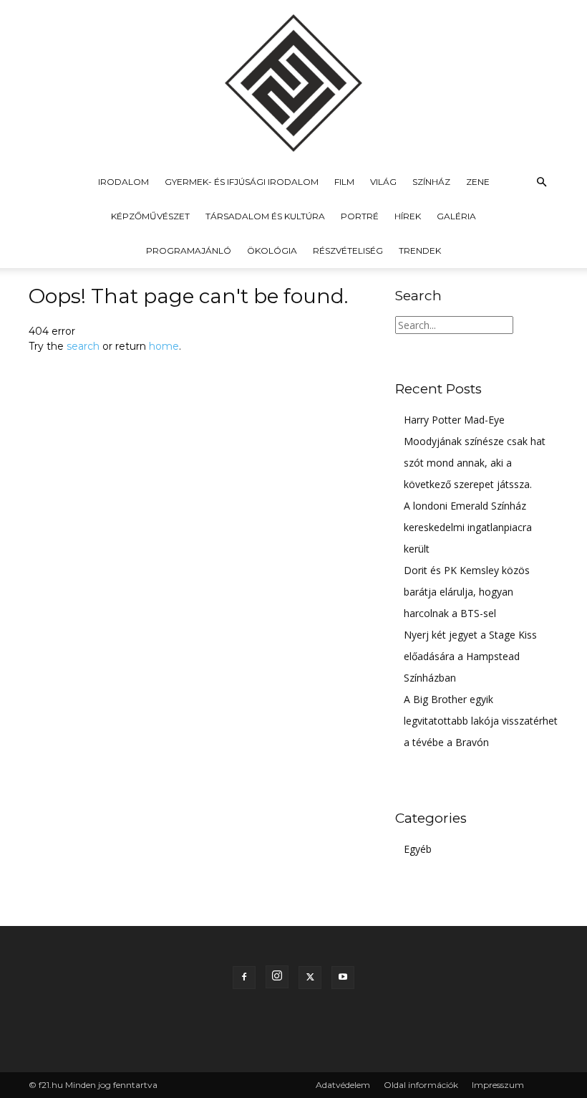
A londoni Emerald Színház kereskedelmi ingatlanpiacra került (468, 527)
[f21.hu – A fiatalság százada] (293, 82)
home (164, 346)
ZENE (478, 181)
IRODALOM (123, 181)
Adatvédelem (343, 1084)
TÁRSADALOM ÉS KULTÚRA (265, 216)
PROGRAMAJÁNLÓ (188, 250)
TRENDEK (420, 250)
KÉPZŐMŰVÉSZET (150, 216)
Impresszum (498, 1084)
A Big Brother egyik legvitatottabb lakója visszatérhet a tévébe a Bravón (481, 720)
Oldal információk (421, 1084)
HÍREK (407, 216)
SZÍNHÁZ (431, 181)
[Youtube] (342, 977)
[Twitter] (310, 977)
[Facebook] (244, 977)
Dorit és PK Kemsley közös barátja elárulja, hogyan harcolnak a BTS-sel (467, 591)
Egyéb (418, 849)
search (83, 346)
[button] (541, 182)
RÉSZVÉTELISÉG (348, 250)
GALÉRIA (456, 216)
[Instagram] (277, 976)
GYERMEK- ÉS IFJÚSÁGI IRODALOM (242, 181)
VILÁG (383, 181)
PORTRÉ (360, 216)
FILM (344, 181)
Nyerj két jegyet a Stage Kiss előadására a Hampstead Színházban (470, 656)
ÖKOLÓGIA (272, 250)
